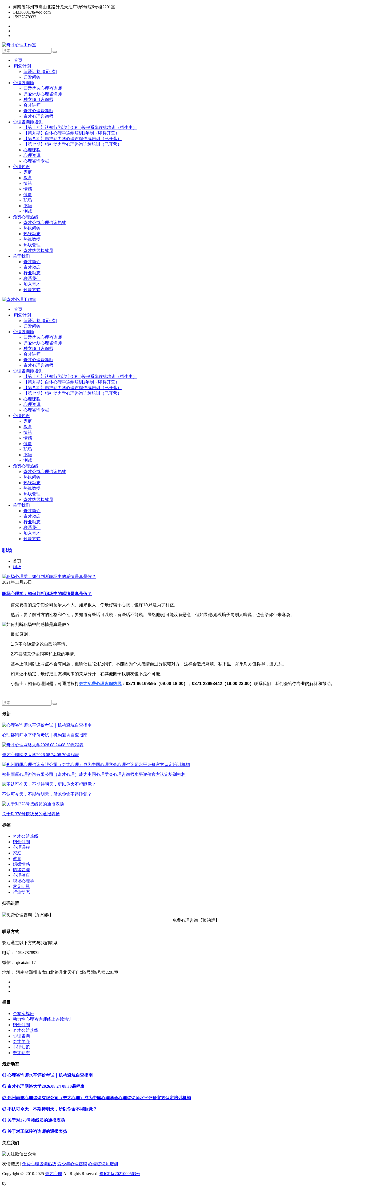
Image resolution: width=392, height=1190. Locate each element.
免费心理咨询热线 (39, 1164)
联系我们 (32, 278)
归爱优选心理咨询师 (42, 88)
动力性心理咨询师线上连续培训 (43, 1019)
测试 (27, 211)
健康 (27, 194)
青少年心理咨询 (72, 1164)
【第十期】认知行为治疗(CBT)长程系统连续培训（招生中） (80, 127)
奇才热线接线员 (38, 250)
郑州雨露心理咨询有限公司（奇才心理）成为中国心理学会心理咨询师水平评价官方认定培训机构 (94, 774)
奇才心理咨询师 (38, 116)
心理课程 (32, 150)
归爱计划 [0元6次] (40, 71)
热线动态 (32, 233)
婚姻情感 (21, 864)
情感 (27, 189)
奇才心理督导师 (38, 110)
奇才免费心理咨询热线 (100, 683)
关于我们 (21, 256)
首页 (17, 60)
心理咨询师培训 (28, 122)
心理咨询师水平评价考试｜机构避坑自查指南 (44, 735)
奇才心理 (53, 1173)
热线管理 (32, 245)
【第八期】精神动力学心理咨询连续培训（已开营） (72, 138)
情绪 (27, 183)
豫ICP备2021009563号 (119, 1173)
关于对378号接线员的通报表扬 (31, 814)
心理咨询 (21, 1036)
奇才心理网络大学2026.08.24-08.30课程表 (40, 754)
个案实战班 (23, 1013)
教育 (27, 178)
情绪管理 (21, 869)
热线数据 (32, 239)
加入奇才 (32, 284)
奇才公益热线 (25, 836)
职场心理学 (23, 881)
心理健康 (21, 875)
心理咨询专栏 (36, 161)
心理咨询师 (23, 82)
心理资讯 (32, 155)
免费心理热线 (25, 217)
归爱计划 (22, 66)
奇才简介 (32, 261)
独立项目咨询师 (38, 99)
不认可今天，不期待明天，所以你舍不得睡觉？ (47, 794)
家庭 (27, 172)
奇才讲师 (32, 105)
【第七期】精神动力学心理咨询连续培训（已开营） (72, 144)
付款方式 (32, 289)
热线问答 (32, 228)
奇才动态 (32, 267)
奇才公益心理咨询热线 (44, 222)
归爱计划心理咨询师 (42, 94)
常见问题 (21, 886)
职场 (27, 200)
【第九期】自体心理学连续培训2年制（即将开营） (71, 133)
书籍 (27, 205)
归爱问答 (32, 77)
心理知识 (21, 166)
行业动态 (32, 273)
